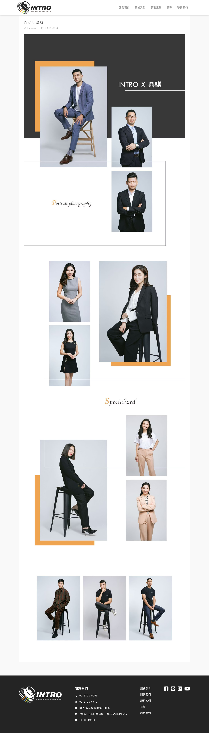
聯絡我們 (145, 716)
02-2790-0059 (88, 699)
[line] (173, 693)
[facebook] (166, 693)
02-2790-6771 (88, 705)
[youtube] (187, 693)
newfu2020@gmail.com (94, 712)
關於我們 (145, 698)
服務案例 (145, 704)
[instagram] (180, 693)
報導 (143, 710)
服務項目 (145, 692)
